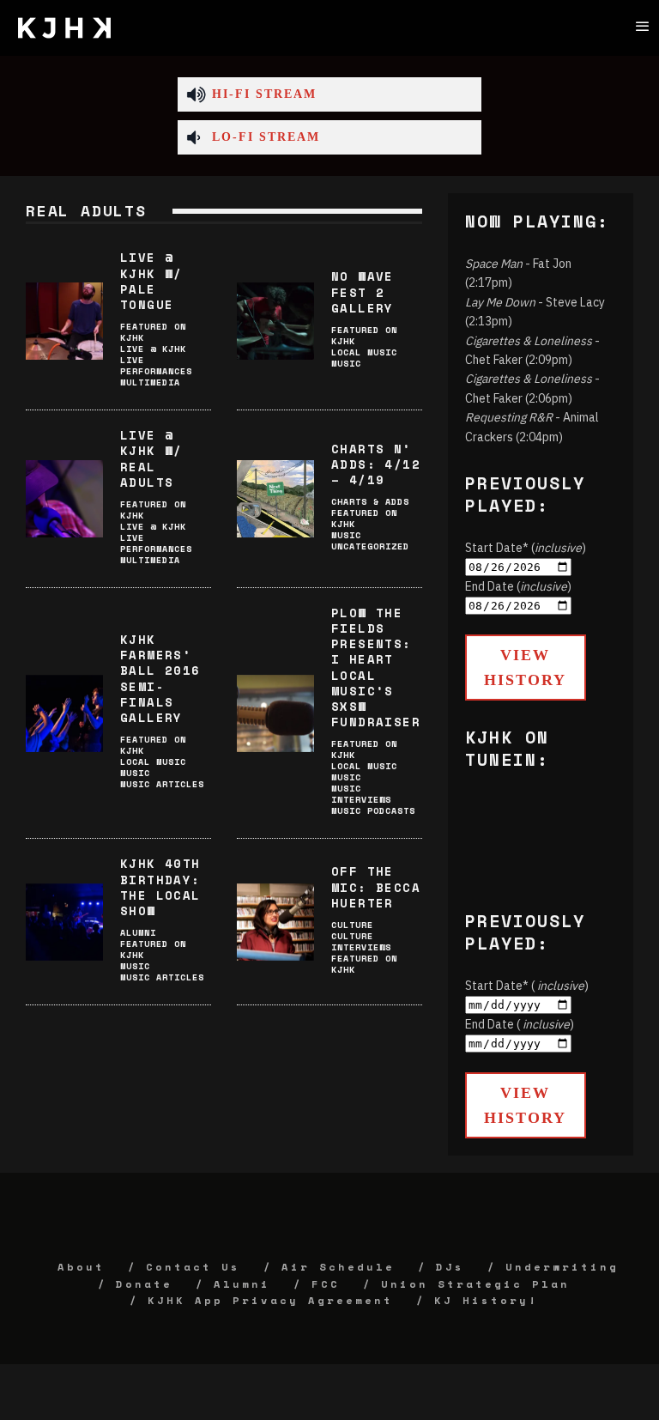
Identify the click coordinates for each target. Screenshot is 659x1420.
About (81, 1266)
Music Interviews (361, 794)
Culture (352, 925)
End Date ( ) (519, 1024)
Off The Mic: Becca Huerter (375, 886)
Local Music (364, 352)
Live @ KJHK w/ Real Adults (151, 458)
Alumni (138, 932)
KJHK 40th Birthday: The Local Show (160, 886)
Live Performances (156, 366)
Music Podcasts (373, 810)
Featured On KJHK (153, 332)
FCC (325, 1284)
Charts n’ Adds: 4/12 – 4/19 (375, 464)
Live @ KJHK (153, 349)
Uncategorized (370, 546)
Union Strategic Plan (475, 1284)
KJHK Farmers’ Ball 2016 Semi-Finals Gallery (160, 678)
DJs (450, 1266)
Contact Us (193, 1266)
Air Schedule (338, 1266)
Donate (144, 1284)
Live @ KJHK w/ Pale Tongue (151, 280)
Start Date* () (525, 547)
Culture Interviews (361, 942)
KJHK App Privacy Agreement (270, 1300)
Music (346, 363)
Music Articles (162, 784)
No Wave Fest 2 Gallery (362, 291)
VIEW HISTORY (525, 667)
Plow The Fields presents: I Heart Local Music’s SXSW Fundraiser (375, 667)
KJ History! (486, 1300)
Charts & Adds (370, 501)
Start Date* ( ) (527, 985)
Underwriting (562, 1266)
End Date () (518, 586)
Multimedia (150, 382)
